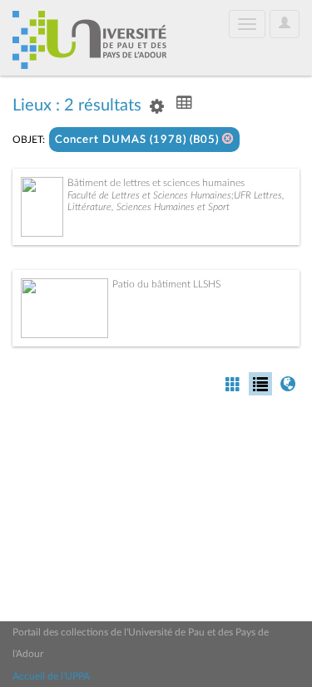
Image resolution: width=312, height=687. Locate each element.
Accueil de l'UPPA (51, 676)
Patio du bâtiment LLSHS (166, 284)
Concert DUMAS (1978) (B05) (138, 140)
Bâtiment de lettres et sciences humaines (156, 183)
